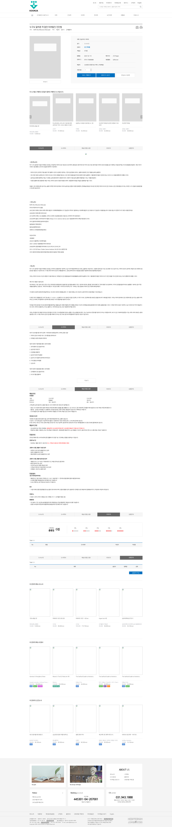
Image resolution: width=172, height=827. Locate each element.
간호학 (69, 15)
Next (141, 117)
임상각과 (82, 39)
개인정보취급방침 (50, 814)
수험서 (123, 15)
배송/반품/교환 (86, 148)
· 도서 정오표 (112, 777)
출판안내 (68, 814)
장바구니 (126, 3)
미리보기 (45, 82)
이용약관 (40, 814)
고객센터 (133, 3)
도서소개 (40, 148)
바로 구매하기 (86, 75)
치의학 (83, 15)
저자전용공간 (90, 814)
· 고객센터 (126, 774)
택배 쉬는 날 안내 (36, 797)
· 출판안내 (126, 777)
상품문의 (131, 148)
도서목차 (63, 148)
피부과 (87, 39)
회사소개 (32, 814)
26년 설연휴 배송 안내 (37, 802)
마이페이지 (109, 3)
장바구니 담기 (105, 75)
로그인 (94, 3)
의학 (56, 15)
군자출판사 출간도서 (42, 15)
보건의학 (109, 15)
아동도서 (136, 15)
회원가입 (101, 3)
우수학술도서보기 (102, 814)
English (140, 3)
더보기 (86, 380)
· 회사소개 (111, 774)
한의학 (96, 15)
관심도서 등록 (125, 75)
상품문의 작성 (135, 573)
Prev (31, 117)
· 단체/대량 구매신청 (129, 779)
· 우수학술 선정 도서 (114, 779)
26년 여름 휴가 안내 (37, 799)
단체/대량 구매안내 (79, 814)
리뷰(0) (108, 148)
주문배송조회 (117, 3)
